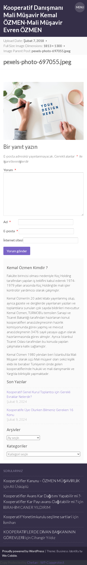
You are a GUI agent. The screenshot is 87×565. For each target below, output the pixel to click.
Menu (80, 7)
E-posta (10, 231)
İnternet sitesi (13, 240)
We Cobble (9, 555)
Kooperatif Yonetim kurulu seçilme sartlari (37, 516)
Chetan (32, 562)
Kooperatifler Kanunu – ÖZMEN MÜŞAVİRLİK (41, 480)
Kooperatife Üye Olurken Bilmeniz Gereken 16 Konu (40, 412)
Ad (7, 222)
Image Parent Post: (37, 51)
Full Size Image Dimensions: (32, 46)
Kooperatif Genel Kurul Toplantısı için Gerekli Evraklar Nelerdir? (38, 394)
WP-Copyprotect (52, 562)
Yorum (9, 170)
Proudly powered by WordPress (23, 551)
